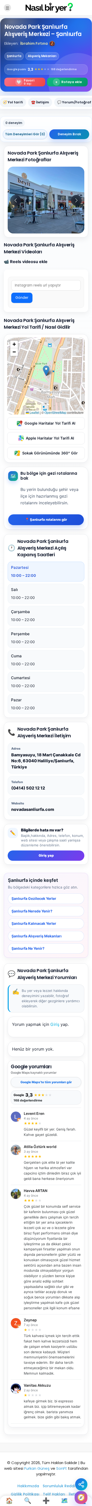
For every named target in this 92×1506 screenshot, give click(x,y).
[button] (52, 43)
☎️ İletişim (40, 102)
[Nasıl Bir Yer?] (46, 7)
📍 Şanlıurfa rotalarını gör (46, 520)
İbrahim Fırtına (34, 43)
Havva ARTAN (35, 1191)
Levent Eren (34, 1113)
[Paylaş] (81, 1484)
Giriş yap (46, 856)
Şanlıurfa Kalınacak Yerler (34, 923)
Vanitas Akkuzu (37, 1386)
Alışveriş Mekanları (42, 56)
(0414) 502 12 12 (28, 788)
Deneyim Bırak (69, 134)
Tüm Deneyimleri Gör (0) (25, 134)
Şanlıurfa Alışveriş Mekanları (37, 936)
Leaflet (34, 412)
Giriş (54, 1024)
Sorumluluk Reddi (59, 1486)
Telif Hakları (54, 1494)
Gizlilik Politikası (25, 1494)
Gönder (21, 297)
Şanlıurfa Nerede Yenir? (32, 911)
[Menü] (7, 7)
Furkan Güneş (37, 1468)
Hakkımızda (28, 1486)
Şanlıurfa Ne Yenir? (28, 948)
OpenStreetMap (55, 412)
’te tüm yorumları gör (46, 1082)
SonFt (61, 1468)
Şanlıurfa (14, 56)
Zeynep (30, 1320)
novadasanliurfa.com (32, 809)
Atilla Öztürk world (40, 1147)
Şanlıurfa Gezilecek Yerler (34, 899)
